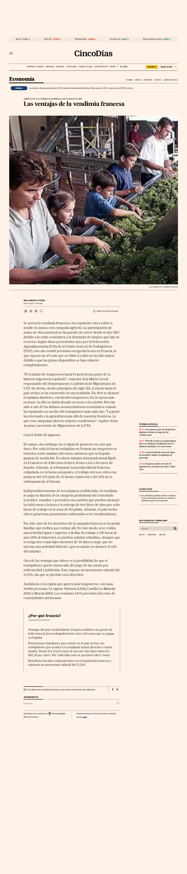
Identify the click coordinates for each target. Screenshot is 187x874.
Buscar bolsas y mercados (153, 520)
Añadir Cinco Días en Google (107, 311)
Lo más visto (145, 489)
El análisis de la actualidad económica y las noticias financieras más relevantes (61, 689)
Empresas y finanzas (35, 67)
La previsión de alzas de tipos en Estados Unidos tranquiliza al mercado (157, 455)
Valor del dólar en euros (152, 39)
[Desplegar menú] (11, 53)
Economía (60, 67)
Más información (31, 717)
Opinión (113, 67)
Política (157, 80)
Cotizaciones (71, 67)
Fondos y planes (85, 67)
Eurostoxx (151, 535)
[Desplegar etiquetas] (118, 703)
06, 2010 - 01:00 (33, 303)
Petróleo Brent (81, 39)
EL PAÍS (122, 66)
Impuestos (147, 80)
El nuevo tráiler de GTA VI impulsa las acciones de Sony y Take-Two (157, 466)
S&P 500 (48, 39)
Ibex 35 (19, 39)
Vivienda (129, 80)
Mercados (50, 67)
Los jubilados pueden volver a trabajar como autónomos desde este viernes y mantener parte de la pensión (158, 498)
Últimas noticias (101, 67)
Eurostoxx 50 (115, 39)
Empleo (138, 80)
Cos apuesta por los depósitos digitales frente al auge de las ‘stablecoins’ (157, 432)
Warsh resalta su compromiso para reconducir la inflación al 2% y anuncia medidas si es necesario (157, 444)
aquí (85, 717)
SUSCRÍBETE (152, 67)
